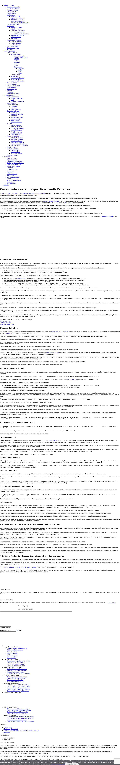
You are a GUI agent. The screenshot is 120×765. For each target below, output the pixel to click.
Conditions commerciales (18, 101)
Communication (11, 103)
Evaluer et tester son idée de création (17, 669)
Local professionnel (16, 79)
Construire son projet (13, 24)
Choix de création (12, 52)
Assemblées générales (17, 114)
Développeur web (12, 169)
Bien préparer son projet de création (17, 670)
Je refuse (74, 764)
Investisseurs (14, 38)
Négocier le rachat (16, 43)
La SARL (17, 62)
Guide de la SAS (11, 658)
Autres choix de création (17, 81)
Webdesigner (10, 182)
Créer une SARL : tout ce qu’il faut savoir (18, 686)
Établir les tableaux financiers (15, 680)
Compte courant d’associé (21, 33)
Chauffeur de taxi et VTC (14, 164)
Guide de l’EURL (12, 653)
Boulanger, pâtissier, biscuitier (15, 163)
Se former (9, 49)
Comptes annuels (15, 112)
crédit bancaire (53, 440)
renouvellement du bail (52, 352)
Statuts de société (12, 82)
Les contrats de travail (17, 139)
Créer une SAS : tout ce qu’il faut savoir (18, 688)
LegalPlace (7, 739)
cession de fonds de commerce (59, 331)
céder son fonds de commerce (51, 201)
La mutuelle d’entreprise (17, 142)
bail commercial (21, 278)
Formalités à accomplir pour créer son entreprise (20, 716)
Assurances (10, 92)
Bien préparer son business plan (16, 678)
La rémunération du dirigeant (19, 144)
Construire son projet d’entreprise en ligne (18, 661)
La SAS (16, 63)
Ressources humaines (13, 136)
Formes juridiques (15, 54)
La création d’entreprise (13, 8)
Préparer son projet (9, 5)
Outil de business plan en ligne (15, 664)
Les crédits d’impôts (16, 130)
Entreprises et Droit (9, 738)
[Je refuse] (78, 764)
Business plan (11, 15)
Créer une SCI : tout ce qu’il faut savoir (18, 691)
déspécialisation (72, 379)
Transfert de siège (15, 119)
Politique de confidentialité (58, 764)
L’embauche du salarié (17, 137)
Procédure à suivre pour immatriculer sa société (20, 718)
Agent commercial (12, 158)
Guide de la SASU (12, 656)
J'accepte (68, 764)
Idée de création (11, 11)
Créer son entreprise (9, 51)
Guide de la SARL (12, 654)
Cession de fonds (15, 150)
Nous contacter (112, 602)
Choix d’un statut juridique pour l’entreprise (19, 710)
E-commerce (10, 171)
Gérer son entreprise (9, 95)
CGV (12, 100)
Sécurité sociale (15, 76)
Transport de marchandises (14, 180)
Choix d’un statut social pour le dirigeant (18, 713)
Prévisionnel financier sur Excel (16, 665)
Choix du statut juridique (17, 78)
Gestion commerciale (13, 96)
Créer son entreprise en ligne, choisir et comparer (20, 721)
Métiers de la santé (12, 174)
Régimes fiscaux (15, 74)
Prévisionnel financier (17, 19)
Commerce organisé (12, 46)
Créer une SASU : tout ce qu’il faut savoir (18, 684)
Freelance (9, 172)
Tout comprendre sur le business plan (17, 676)
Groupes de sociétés (12, 147)
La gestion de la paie (16, 141)
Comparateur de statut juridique (15, 662)
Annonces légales (12, 84)
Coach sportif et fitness (13, 166)
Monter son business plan (7, 324)
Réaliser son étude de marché (15, 650)
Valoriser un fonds (5, 321)
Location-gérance (15, 45)
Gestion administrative (13, 104)
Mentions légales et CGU (11, 729)
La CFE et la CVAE (16, 133)
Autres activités (11, 183)
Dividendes (14, 115)
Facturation (14, 108)
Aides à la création (16, 29)
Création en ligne (12, 89)
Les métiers (7, 156)
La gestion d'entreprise (12, 193)
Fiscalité (9, 123)
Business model (11, 13)
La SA (19, 71)
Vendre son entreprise (13, 148)
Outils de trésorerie (16, 37)
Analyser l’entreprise (16, 41)
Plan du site (7, 732)
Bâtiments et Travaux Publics (15, 161)
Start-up (9, 178)
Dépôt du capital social (13, 85)
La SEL (20, 73)
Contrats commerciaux (17, 98)
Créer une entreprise (5, 322)
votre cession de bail (107, 216)
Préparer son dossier (16, 27)
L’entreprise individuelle (20, 57)
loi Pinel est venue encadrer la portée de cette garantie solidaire (19, 567)
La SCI (16, 65)
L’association (21, 68)
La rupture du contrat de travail (19, 145)
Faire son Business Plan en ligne (19, 22)
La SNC (20, 70)
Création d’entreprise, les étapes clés (17, 648)
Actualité (6, 185)
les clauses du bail (9, 333)
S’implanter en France (13, 93)
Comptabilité (14, 106)
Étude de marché (15, 16)
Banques (9, 90)
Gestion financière (16, 109)
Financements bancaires (17, 35)
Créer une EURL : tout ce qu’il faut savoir (18, 689)
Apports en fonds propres (18, 30)
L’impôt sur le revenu (16, 126)
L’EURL (16, 59)
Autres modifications (16, 122)
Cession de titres (15, 152)
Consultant (10, 167)
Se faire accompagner (13, 48)
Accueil (2, 193)
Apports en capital (19, 32)
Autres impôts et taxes (17, 134)
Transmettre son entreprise (27, 193)
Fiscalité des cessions (16, 153)
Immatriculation (11, 87)
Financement (10, 26)
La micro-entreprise (19, 56)
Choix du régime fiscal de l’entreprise (17, 712)
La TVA (13, 131)
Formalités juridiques (13, 111)
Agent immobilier (12, 159)
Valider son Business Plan (18, 21)
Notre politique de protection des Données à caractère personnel (21, 730)
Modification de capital (17, 117)
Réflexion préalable (12, 10)
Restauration (10, 175)
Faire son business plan (13, 651)
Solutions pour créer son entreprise (16, 720)
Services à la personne (13, 177)
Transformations (15, 120)
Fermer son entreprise (13, 155)
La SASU (17, 60)
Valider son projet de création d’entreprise (18, 673)
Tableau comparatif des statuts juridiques (18, 709)
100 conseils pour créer (13, 7)
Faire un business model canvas (16, 672)
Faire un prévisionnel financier (15, 681)
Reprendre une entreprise (14, 40)
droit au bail (68, 202)
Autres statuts (18, 67)
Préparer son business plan (18, 18)
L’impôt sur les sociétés (17, 128)
